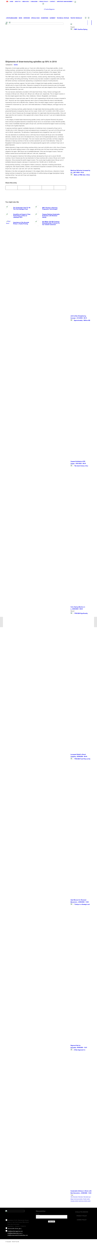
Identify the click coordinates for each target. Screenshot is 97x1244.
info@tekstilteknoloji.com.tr (14, 1233)
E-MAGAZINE (34, 1)
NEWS (16, 65)
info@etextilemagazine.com (15, 1231)
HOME (11, 1)
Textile (84, 1199)
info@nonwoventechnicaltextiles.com (17, 1235)
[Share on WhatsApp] (36, 188)
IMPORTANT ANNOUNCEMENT (65, 1)
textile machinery (79, 1201)
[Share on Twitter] (24, 188)
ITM (71, 1197)
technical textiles (78, 1199)
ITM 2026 (85, 1197)
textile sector (87, 1201)
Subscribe (51, 1221)
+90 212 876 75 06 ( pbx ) (14, 1228)
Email (37, 1214)
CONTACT (52, 1)
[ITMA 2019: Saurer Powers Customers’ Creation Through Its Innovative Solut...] (95, 622)
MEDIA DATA (25, 1)
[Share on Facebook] (11, 188)
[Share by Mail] (60, 188)
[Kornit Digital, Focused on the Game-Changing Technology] (1, 622)
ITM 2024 (80, 1197)
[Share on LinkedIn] (48, 188)
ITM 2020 (75, 1197)
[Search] (90, 22)
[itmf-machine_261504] (34, 41)
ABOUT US (17, 1)
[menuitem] (7, 1)
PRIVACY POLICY (43, 1)
